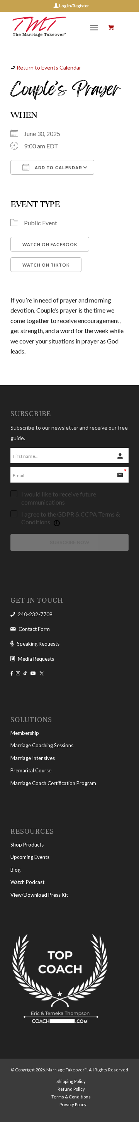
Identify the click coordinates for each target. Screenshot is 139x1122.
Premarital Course (30, 770)
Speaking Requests (38, 644)
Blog (15, 870)
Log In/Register (73, 5)
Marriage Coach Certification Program (53, 783)
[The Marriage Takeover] (57, 27)
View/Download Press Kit (39, 895)
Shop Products (27, 845)
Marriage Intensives (32, 758)
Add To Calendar (57, 167)
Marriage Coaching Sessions (41, 745)
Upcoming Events (29, 857)
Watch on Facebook (49, 244)
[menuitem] (95, 27)
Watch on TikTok (46, 264)
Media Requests (36, 659)
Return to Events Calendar (49, 67)
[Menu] (94, 27)
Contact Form (34, 629)
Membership (24, 733)
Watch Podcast (27, 882)
